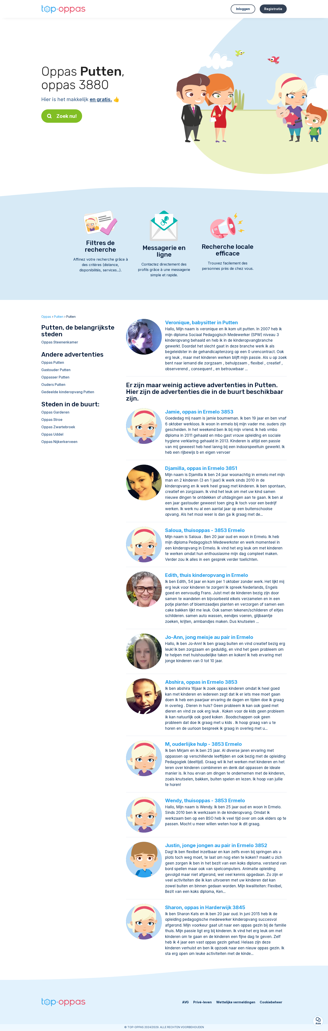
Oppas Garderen (55, 412)
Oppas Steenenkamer (59, 342)
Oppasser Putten (55, 377)
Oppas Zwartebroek (58, 427)
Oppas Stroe (51, 419)
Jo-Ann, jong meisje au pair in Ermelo (209, 637)
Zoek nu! (66, 116)
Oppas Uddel (52, 434)
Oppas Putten (52, 362)
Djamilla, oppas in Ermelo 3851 (201, 468)
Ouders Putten (53, 384)
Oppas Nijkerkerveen (59, 441)
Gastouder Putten (56, 370)
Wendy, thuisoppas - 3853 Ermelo (205, 800)
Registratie (273, 9)
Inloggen (243, 9)
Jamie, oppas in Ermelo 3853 (199, 412)
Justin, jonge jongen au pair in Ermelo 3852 (216, 845)
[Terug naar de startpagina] (63, 9)
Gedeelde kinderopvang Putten (67, 392)
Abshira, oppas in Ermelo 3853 (201, 682)
